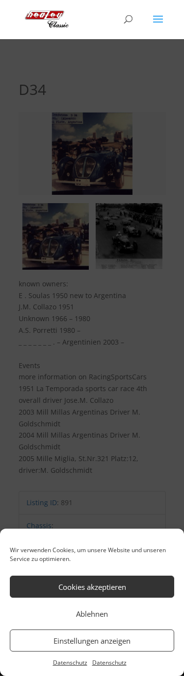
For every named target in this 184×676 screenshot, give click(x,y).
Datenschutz (70, 662)
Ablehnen (92, 614)
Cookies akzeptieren (92, 587)
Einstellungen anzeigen (92, 641)
